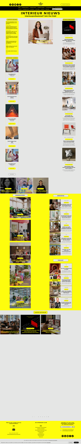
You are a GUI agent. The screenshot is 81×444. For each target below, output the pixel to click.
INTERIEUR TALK (8, 188)
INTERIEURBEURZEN (68, 37)
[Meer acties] (51, 21)
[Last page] (48, 417)
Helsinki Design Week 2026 (12, 142)
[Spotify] (15, 5)
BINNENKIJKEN (20, 214)
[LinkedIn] (13, 5)
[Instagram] (10, 5)
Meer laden (12, 174)
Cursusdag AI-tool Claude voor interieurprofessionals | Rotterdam (12, 74)
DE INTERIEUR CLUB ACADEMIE (40, 38)
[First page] (32, 417)
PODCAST (66, 266)
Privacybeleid (48, 442)
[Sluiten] (79, 442)
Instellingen (70, 442)
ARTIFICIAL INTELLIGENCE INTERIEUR (10, 348)
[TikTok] (20, 5)
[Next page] (46, 417)
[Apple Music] (18, 5)
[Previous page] (34, 417)
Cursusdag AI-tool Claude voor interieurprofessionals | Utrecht (12, 164)
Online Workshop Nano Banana (12, 97)
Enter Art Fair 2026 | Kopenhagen (12, 119)
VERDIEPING (66, 202)
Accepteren (76, 442)
